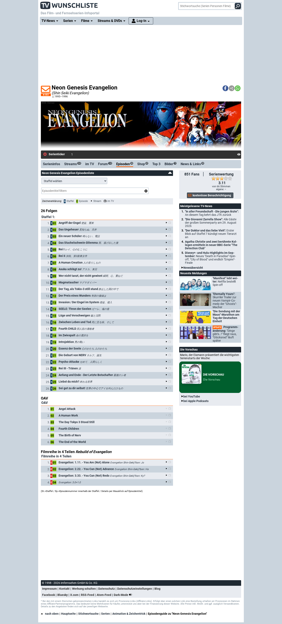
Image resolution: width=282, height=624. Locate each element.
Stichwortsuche (88, 613)
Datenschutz (106, 588)
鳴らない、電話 (91, 236)
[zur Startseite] (69, 4)
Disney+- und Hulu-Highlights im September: (210, 257)
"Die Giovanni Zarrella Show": (210, 223)
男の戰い (79, 342)
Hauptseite (68, 613)
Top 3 (156, 164)
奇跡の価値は (98, 295)
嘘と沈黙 (96, 315)
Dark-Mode (121, 595)
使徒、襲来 (87, 223)
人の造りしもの (92, 262)
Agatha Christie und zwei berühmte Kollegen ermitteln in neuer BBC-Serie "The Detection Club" (211, 245)
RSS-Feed (87, 595)
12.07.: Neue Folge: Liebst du (89, 154)
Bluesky (62, 595)
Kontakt (64, 588)
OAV (44, 403)
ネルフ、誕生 (94, 355)
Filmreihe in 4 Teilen (56, 456)
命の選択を (82, 335)
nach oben (52, 613)
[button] (225, 88)
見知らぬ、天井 (88, 229)
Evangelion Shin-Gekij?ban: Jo (127, 462)
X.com (74, 595)
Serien (105, 613)
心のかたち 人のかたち (94, 348)
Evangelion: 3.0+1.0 (70, 482)
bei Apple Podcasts (196, 401)
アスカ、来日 (89, 269)
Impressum (49, 588)
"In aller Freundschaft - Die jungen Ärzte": (212, 213)
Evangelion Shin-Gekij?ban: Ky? (127, 475)
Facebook (48, 595)
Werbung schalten (84, 588)
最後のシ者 (120, 375)
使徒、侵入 (106, 302)
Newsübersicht (193, 267)
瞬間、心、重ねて (113, 275)
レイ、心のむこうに (76, 249)
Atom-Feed (104, 595)
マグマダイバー (88, 282)
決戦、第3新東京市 (76, 256)
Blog (157, 588)
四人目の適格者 (85, 328)
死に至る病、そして (103, 322)
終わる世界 (86, 381)
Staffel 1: (48, 217)
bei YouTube (191, 396)
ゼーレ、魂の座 (100, 309)
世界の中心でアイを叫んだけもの (104, 388)
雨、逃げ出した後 (108, 242)
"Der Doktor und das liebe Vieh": (211, 234)
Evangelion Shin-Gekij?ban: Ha (132, 469)
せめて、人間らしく (91, 361)
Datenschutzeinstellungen (134, 588)
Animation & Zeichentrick (128, 613)
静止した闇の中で (108, 289)
